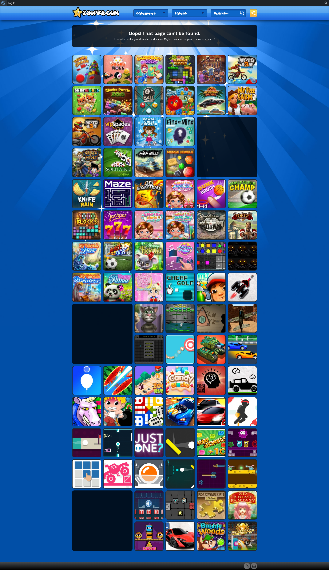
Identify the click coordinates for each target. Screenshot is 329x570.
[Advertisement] (226, 147)
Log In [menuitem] (11, 3)
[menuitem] (3, 3)
